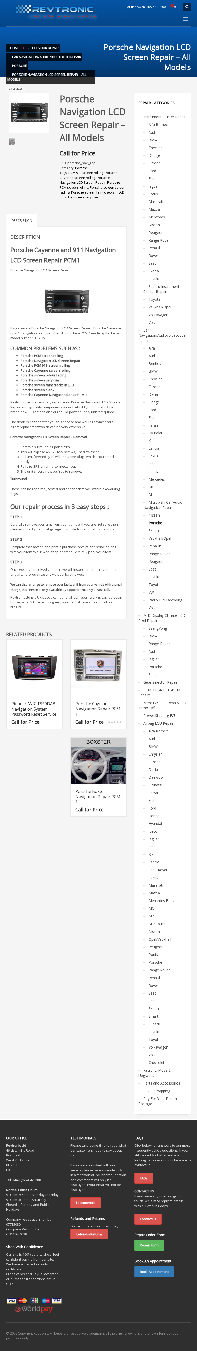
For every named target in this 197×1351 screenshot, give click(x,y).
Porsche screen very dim (79, 197)
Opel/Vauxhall (160, 939)
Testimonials (85, 1202)
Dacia (153, 394)
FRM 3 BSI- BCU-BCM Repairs (159, 692)
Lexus (153, 456)
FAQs (144, 1178)
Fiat (152, 178)
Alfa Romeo (158, 124)
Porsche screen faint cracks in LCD (97, 192)
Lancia (154, 448)
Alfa (152, 348)
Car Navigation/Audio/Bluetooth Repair (161, 335)
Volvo (153, 322)
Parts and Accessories (161, 1083)
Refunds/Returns (89, 1234)
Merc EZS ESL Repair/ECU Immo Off (162, 705)
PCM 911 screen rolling (85, 172)
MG (151, 486)
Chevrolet (156, 1062)
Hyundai (155, 432)
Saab (153, 674)
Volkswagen (158, 314)
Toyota (155, 299)
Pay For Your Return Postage (157, 1101)
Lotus (153, 193)
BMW (153, 139)
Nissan (154, 224)
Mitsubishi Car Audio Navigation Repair (162, 505)
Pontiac (155, 954)
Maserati (156, 201)
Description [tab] (22, 220)
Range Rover (159, 240)
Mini (152, 494)
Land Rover (158, 869)
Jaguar (154, 186)
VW (151, 592)
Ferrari (154, 792)
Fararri (154, 425)
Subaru (154, 1024)
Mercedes (157, 217)
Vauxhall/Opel (160, 538)
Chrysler (155, 147)
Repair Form (149, 1245)
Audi (152, 132)
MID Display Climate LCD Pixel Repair (161, 618)
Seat (152, 263)
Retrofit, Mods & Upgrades (154, 1073)
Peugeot (156, 232)
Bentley (155, 363)
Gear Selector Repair (160, 682)
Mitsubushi (157, 923)
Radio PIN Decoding (165, 600)
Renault (155, 247)
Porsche (81, 168)
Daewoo (156, 777)
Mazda (154, 209)
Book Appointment (154, 1271)
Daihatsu (156, 785)
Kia (151, 440)
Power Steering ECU (160, 715)
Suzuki (154, 278)
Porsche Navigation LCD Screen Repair (85, 180)
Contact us (148, 1219)
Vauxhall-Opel (160, 307)
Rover (153, 255)
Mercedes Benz (161, 900)
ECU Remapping (156, 1090)
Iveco (153, 831)
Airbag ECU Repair (158, 723)
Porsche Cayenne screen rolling (89, 175)
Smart (154, 1016)
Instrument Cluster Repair (164, 116)
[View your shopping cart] (174, 7)
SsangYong (158, 628)
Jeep (152, 463)
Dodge (154, 155)
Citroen (155, 163)
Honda (154, 815)
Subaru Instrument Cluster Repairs (161, 289)
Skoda (154, 271)
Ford (152, 170)
